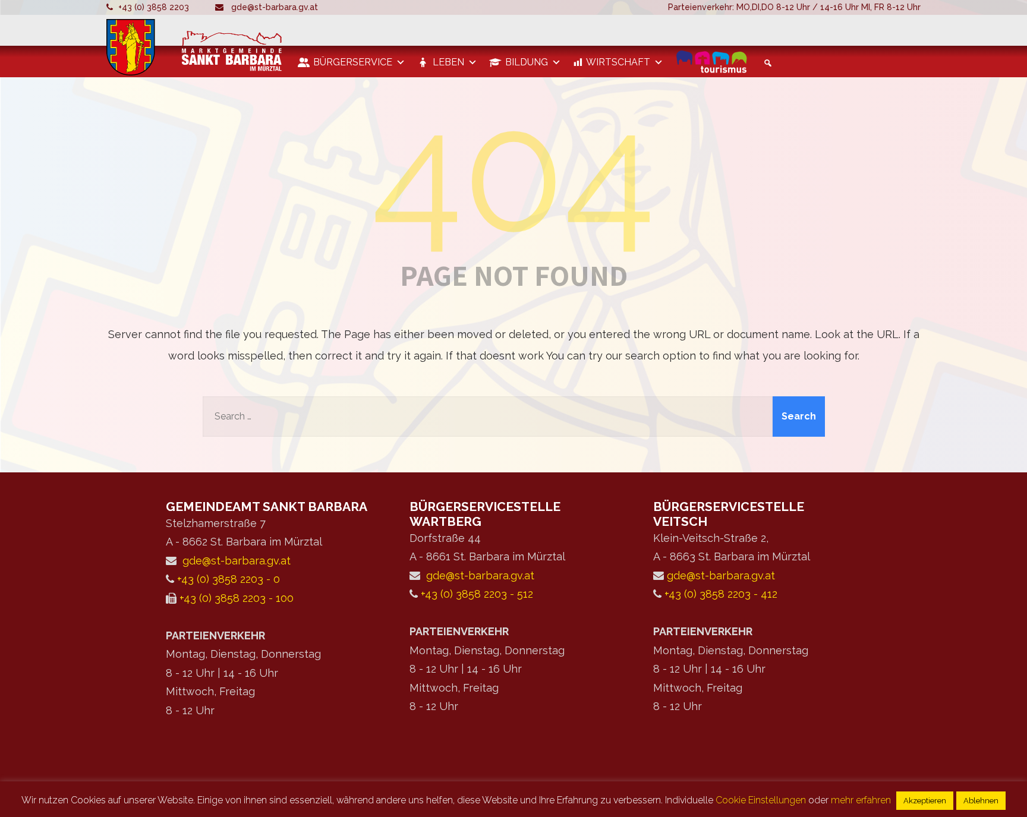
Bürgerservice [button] (352, 62)
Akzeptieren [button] (924, 800)
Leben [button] (448, 62)
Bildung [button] (526, 62)
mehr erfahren (861, 800)
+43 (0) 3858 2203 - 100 (236, 598)
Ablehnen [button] (980, 800)
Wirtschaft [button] (618, 62)
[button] (766, 63)
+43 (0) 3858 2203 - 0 (228, 579)
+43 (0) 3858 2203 (153, 7)
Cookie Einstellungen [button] (761, 800)
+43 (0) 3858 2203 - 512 (477, 594)
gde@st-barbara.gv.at (274, 7)
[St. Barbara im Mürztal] (196, 47)
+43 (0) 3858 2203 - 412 (720, 594)
